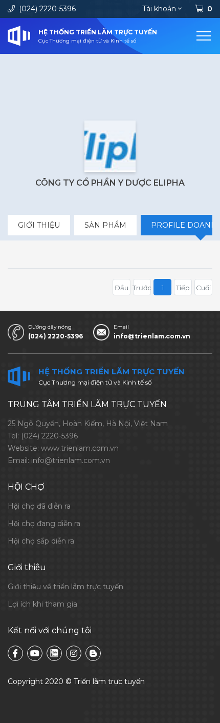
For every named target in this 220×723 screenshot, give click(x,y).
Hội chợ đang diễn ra (44, 523)
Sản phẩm (105, 225)
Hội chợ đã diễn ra (39, 506)
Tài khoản (159, 8)
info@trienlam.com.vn (152, 336)
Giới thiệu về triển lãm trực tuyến (65, 586)
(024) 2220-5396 (47, 8)
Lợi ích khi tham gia (42, 604)
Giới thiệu (39, 225)
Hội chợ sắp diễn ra (41, 541)
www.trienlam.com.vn (80, 448)
